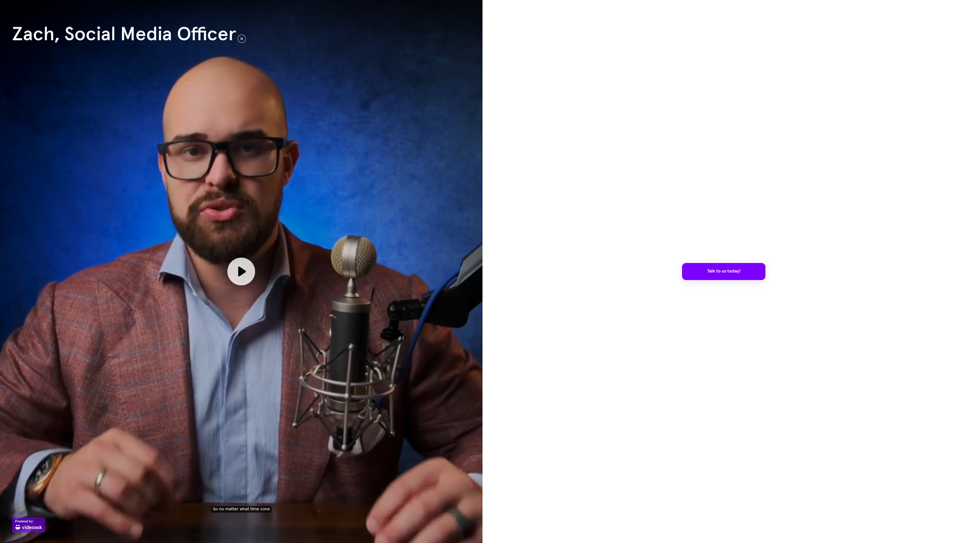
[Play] (241, 271)
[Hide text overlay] (241, 38)
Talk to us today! (724, 271)
